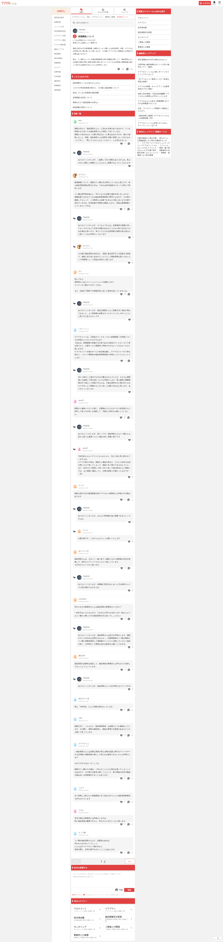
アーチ (81, 485)
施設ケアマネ (59, 49)
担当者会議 (142, 27)
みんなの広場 (103, 12)
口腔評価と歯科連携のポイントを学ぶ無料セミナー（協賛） (153, 65)
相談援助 (57, 54)
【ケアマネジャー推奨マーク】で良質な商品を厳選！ (153, 80)
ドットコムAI (59, 26)
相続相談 (57, 90)
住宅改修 (57, 76)
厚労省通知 (58, 58)
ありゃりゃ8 (83, 551)
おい (80, 271)
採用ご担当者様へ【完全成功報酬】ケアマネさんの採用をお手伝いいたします (153, 95)
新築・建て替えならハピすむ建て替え (153, 149)
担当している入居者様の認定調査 (86, 93)
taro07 (81, 400)
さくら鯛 (82, 832)
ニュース (124, 12)
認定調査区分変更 (145, 32)
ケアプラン (142, 22)
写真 (121, 890)
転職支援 (57, 22)
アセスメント (143, 18)
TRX (80, 718)
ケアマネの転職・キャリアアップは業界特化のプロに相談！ (153, 87)
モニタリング (143, 37)
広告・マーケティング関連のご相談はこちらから (153, 109)
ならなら (82, 174)
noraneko (82, 599)
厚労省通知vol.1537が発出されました (152, 59)
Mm (80, 120)
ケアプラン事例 (60, 40)
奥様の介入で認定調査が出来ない (86, 102)
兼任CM (82, 655)
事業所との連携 (110, 17)
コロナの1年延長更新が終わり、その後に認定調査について (96, 88)
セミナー (57, 67)
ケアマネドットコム (9, 3)
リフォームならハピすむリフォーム (153, 146)
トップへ (218, 939)
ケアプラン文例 (60, 36)
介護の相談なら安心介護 (146, 138)
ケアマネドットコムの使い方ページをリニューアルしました (153, 73)
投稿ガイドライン (77, 895)
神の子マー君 (84, 699)
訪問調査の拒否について (82, 97)
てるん (81, 810)
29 (131, 69)
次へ (130, 861)
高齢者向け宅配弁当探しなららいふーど (153, 151)
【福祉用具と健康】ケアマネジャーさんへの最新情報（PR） (153, 117)
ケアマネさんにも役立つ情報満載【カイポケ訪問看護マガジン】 (153, 102)
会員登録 (206, 3)
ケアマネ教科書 (60, 45)
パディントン (84, 329)
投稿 (129, 890)
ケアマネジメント (97, 17)
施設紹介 (57, 81)
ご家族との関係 (144, 42)
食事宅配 (57, 72)
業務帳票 (57, 63)
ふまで (81, 788)
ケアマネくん (84, 743)
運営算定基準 (59, 17)
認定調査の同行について (82, 107)
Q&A (81, 12)
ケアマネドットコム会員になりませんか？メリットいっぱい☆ (152, 124)
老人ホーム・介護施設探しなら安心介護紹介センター (153, 140)
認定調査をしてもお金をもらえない (87, 83)
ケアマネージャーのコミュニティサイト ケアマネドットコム (153, 144)
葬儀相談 (57, 85)
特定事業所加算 (60, 31)
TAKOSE (82, 30)
